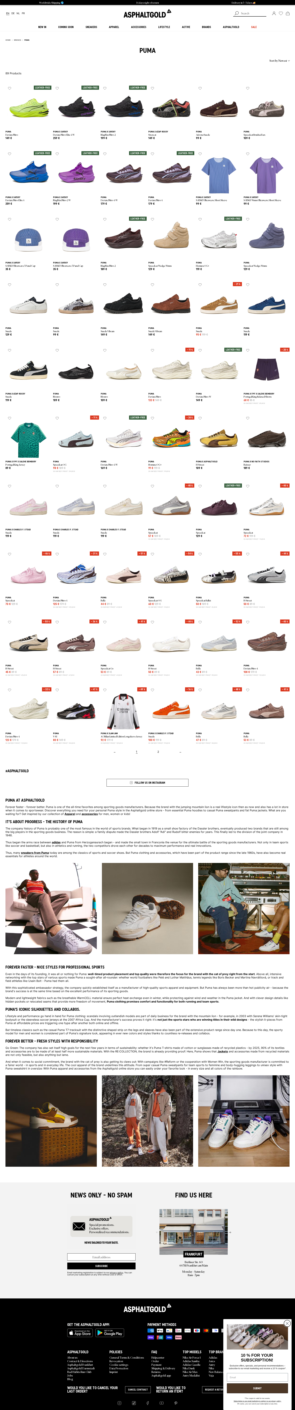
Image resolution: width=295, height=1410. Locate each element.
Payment (156, 1364)
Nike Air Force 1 (192, 1357)
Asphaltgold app (161, 1375)
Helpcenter (157, 1357)
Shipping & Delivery (163, 1368)
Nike (211, 1368)
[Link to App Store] (80, 1333)
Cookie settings (118, 1364)
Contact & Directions (80, 1361)
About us (72, 1357)
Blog (70, 1379)
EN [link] (7, 13)
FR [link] (23, 13)
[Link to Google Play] (109, 1333)
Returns (155, 1372)
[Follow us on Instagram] (119, 1403)
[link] (147, 13)
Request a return (215, 1389)
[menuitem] (24, 60)
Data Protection (118, 1368)
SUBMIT (257, 1388)
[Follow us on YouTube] (162, 1403)
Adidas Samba (191, 1361)
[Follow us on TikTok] (134, 1403)
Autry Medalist (191, 1375)
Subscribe (101, 1266)
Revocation (116, 1361)
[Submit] (236, 13)
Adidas (213, 1357)
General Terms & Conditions (126, 1357)
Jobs (70, 1375)
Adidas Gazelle (191, 1364)
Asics (212, 1361)
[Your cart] (288, 13)
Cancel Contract (138, 1389)
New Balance (216, 1372)
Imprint (113, 1372)
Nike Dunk (189, 1368)
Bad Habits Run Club (79, 1372)
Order (155, 1361)
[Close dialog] (287, 1323)
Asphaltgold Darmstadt (81, 1368)
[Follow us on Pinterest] (175, 1403)
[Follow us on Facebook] (148, 1403)
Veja (211, 1375)
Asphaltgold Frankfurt (80, 1364)
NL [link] (18, 13)
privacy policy (116, 1272)
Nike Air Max (190, 1372)
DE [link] (13, 13)
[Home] (147, 1308)
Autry (212, 1364)
